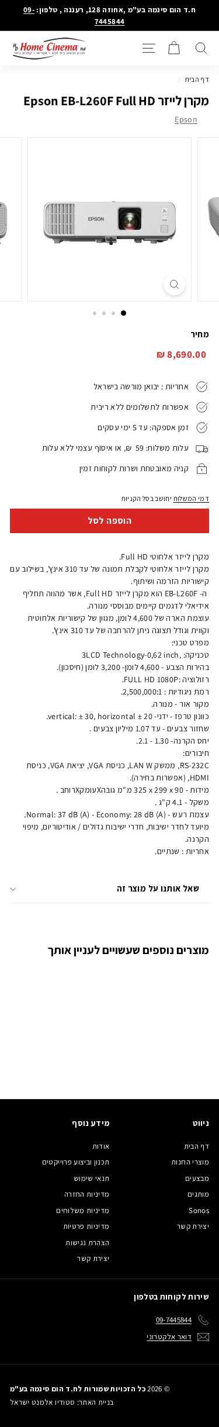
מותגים (198, 1194)
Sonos (199, 1210)
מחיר (199, 334)
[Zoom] (174, 284)
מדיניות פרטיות (86, 1226)
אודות (101, 1146)
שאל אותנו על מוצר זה (158, 888)
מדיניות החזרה (87, 1194)
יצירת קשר (193, 1226)
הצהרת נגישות (87, 1243)
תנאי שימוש (92, 1178)
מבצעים (197, 1178)
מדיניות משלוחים (82, 1210)
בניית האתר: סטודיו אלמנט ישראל (62, 1402)
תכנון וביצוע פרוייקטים (76, 1162)
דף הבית (197, 79)
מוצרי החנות (190, 1162)
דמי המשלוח (191, 498)
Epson (186, 119)
